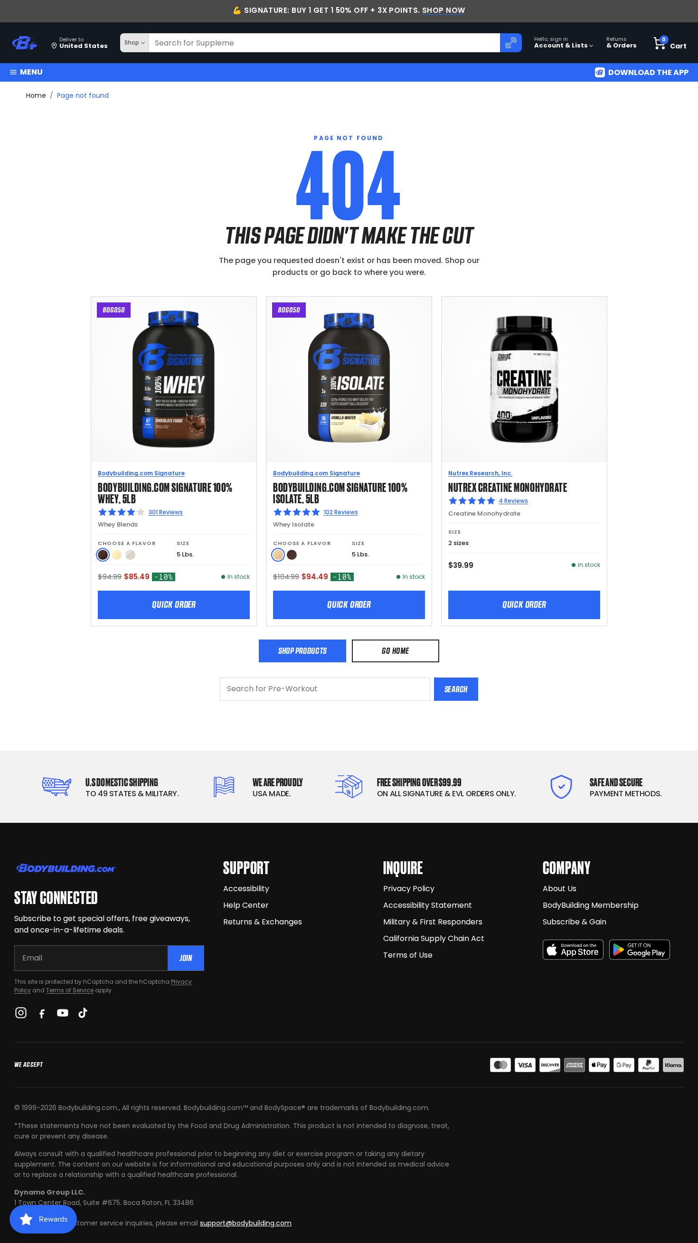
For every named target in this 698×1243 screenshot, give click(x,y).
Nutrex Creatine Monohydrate (507, 486)
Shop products (302, 651)
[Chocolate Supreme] (292, 555)
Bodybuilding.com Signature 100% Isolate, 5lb (340, 492)
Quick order (174, 604)
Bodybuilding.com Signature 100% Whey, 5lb (165, 492)
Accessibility (246, 888)
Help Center (246, 905)
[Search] (511, 42)
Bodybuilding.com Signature (141, 473)
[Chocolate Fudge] (103, 555)
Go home (395, 651)
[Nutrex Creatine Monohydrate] (524, 379)
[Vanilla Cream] (117, 555)
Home (36, 95)
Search (456, 689)
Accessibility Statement (427, 905)
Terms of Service (70, 990)
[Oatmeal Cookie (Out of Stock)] (130, 555)
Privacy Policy (408, 888)
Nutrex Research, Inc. (480, 473)
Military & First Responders (432, 921)
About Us (559, 888)
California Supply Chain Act (433, 938)
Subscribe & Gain (574, 921)
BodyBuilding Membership (591, 905)
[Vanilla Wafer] (278, 555)
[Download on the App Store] (573, 950)
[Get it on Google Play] (639, 950)
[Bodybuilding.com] (24, 43)
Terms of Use (408, 955)
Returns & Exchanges (262, 921)
